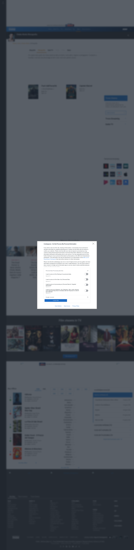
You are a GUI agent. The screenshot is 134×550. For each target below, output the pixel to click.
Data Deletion (58, 306)
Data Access (67, 306)
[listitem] (67, 270)
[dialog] (67, 275)
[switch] (86, 274)
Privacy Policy (75, 306)
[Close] (93, 244)
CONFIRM (56, 300)
